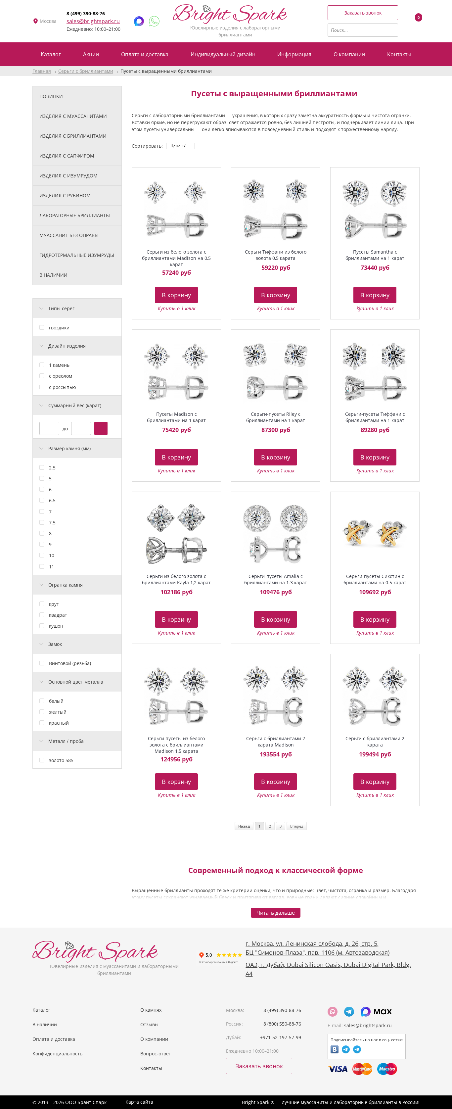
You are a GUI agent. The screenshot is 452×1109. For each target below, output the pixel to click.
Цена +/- (178, 146)
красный (59, 723)
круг (54, 604)
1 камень (59, 365)
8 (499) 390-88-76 (86, 13)
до (65, 428)
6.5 (52, 500)
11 (51, 566)
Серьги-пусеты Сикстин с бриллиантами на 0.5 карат (374, 579)
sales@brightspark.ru (93, 21)
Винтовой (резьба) (70, 663)
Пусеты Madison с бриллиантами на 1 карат (176, 417)
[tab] (77, 308)
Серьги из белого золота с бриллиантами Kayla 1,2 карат (176, 579)
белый (56, 701)
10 (51, 555)
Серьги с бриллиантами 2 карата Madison (275, 741)
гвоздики (59, 327)
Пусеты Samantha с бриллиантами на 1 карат (374, 255)
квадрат (58, 615)
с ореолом (60, 376)
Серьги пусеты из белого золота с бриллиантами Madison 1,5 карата (176, 744)
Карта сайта (139, 1102)
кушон (56, 626)
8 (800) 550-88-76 (282, 1024)
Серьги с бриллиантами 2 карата (374, 741)
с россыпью (62, 387)
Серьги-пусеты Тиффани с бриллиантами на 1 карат (375, 417)
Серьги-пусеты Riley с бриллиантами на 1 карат (275, 417)
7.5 (52, 522)
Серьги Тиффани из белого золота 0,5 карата (275, 255)
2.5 (52, 467)
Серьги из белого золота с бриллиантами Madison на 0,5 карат (176, 258)
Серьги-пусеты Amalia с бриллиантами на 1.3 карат (275, 579)
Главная (41, 71)
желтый (58, 712)
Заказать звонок (363, 13)
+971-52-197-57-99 (280, 1037)
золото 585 (61, 760)
